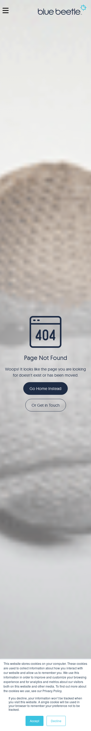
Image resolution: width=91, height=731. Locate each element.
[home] (62, 10)
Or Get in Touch (46, 405)
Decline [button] (56, 721)
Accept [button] (34, 721)
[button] (6, 10)
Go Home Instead (45, 388)
